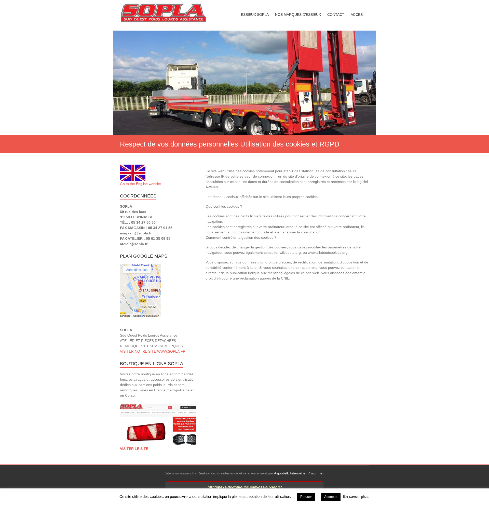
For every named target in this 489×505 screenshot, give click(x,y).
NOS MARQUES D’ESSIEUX (298, 14)
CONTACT (335, 14)
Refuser (306, 497)
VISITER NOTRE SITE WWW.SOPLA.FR (152, 351)
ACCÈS (357, 14)
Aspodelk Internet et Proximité (298, 473)
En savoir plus (356, 496)
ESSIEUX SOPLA (255, 14)
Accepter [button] (330, 497)
